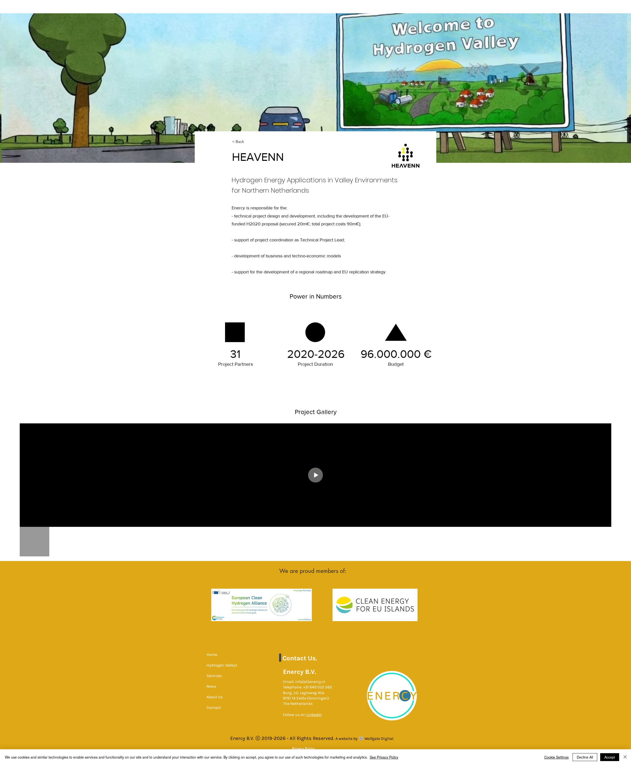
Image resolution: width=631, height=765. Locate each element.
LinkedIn (314, 714)
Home (212, 654)
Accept (609, 757)
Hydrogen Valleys (222, 665)
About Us (215, 697)
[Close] (625, 757)
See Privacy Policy (384, 757)
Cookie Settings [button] (556, 757)
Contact (214, 707)
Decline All (585, 757)
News (211, 686)
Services (214, 675)
